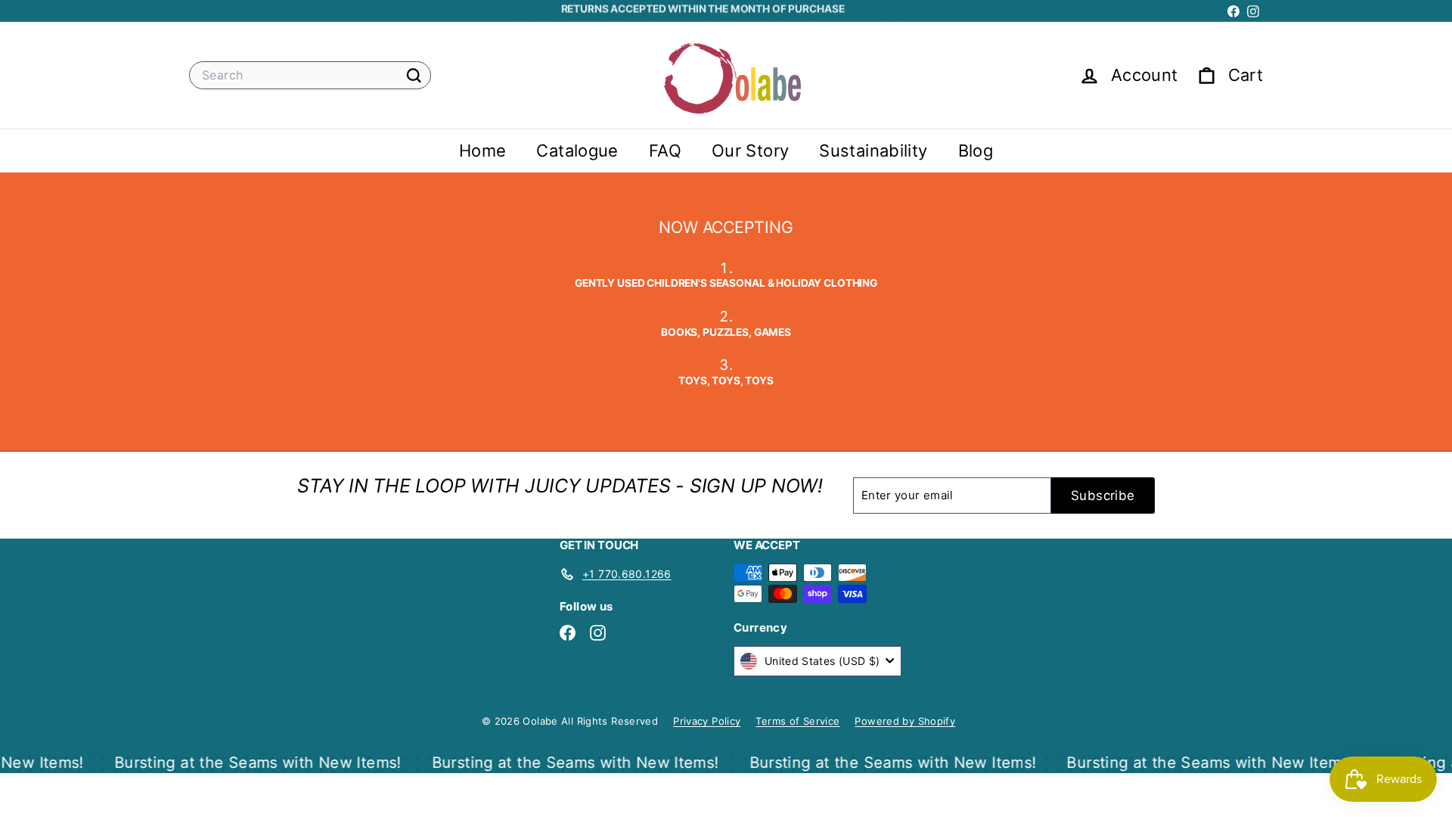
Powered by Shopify (905, 721)
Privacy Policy (706, 721)
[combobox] (310, 75)
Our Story (750, 150)
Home (483, 150)
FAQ (665, 150)
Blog (976, 150)
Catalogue (577, 150)
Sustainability (873, 150)
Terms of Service (797, 721)
